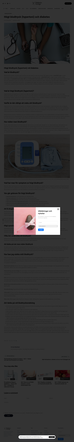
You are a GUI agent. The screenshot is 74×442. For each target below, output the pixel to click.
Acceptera (52, 437)
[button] (58, 209)
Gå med (41, 229)
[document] (37, 221)
